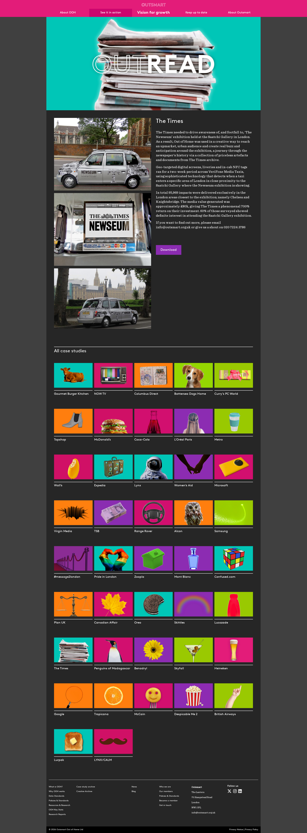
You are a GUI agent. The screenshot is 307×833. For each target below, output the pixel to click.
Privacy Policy (251, 830)
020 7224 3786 (234, 227)
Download (169, 250)
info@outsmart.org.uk (173, 227)
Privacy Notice (236, 830)
